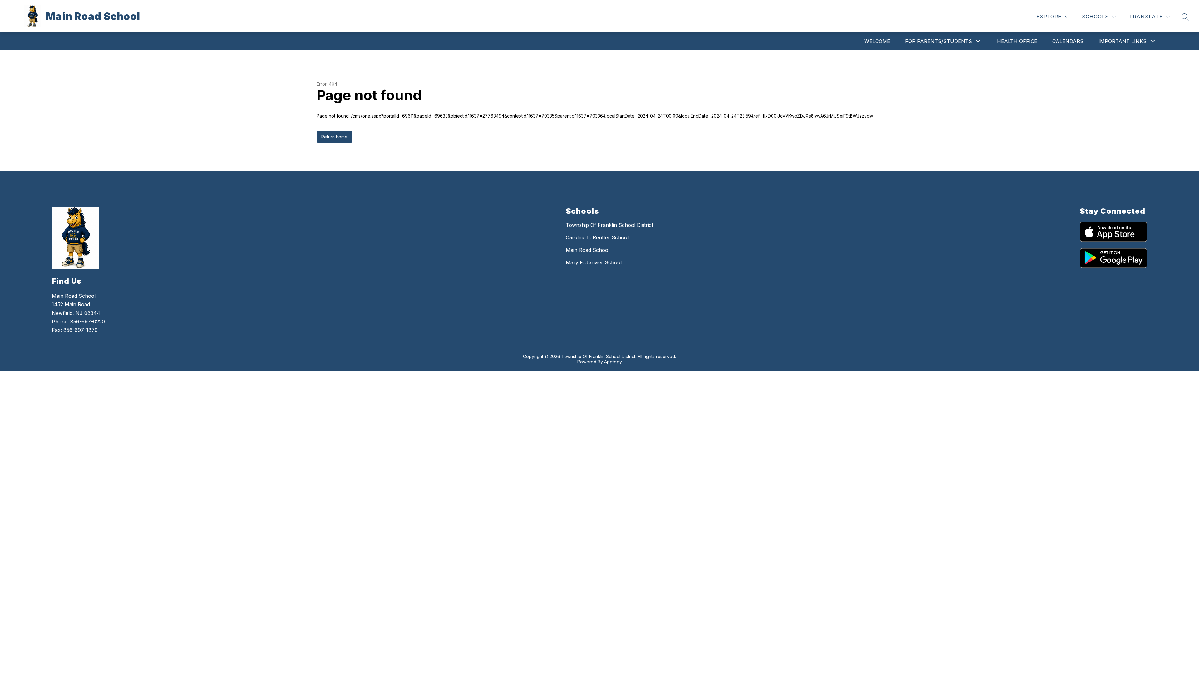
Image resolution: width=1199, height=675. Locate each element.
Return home (334, 136)
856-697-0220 (87, 321)
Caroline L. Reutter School (597, 237)
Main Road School (587, 250)
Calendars (1067, 41)
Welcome (877, 41)
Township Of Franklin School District (609, 225)
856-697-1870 (80, 330)
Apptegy (613, 361)
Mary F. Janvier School (594, 262)
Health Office (1017, 41)
